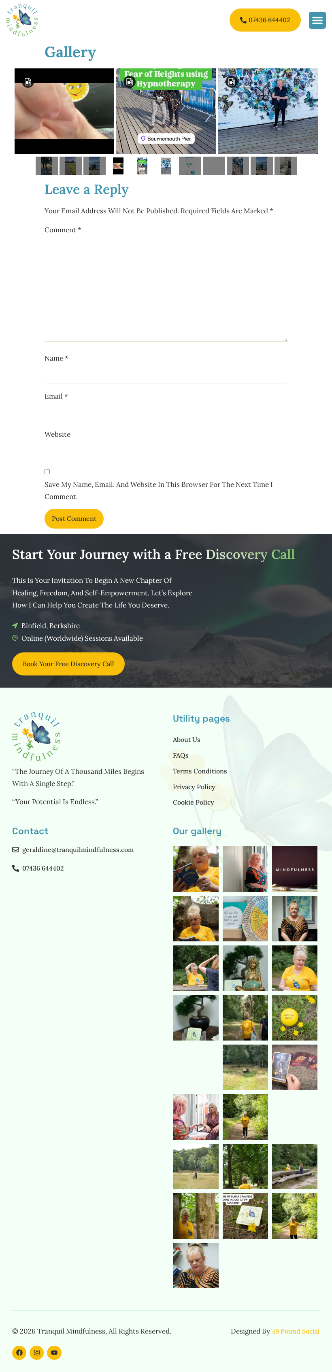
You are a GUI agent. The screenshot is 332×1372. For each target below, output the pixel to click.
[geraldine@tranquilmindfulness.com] (15, 849)
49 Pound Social (296, 1331)
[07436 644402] (15, 868)
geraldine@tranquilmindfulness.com (78, 849)
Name (56, 358)
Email (56, 396)
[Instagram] (37, 1353)
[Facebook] (19, 1353)
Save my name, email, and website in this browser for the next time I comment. (159, 490)
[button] (317, 20)
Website (57, 434)
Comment (63, 229)
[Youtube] (54, 1353)
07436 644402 (43, 868)
